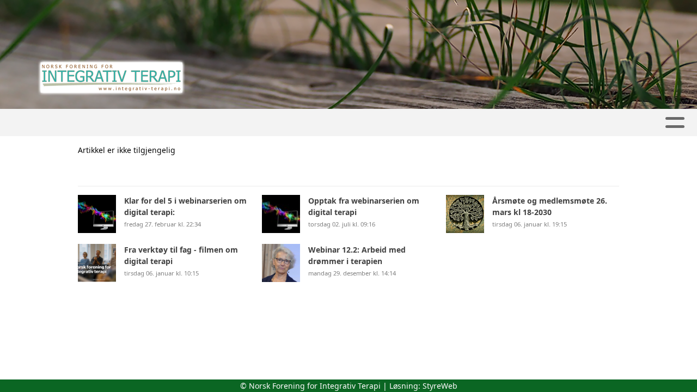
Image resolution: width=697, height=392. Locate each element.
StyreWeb (440, 386)
